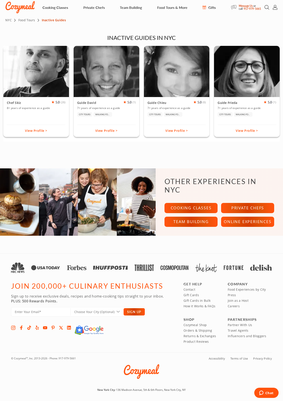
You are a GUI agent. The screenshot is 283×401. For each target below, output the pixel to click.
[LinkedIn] (69, 327)
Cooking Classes (55, 7)
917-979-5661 (252, 9)
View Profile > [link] (36, 130)
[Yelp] (37, 327)
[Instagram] (13, 327)
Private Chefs (94, 7)
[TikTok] (29, 327)
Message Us (246, 6)
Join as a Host (238, 300)
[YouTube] (45, 327)
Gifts (211, 7)
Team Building (131, 7)
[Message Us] (235, 7)
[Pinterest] (53, 327)
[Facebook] (21, 327)
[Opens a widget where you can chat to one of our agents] (266, 393)
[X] (61, 327)
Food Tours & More (172, 7)
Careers (234, 306)
